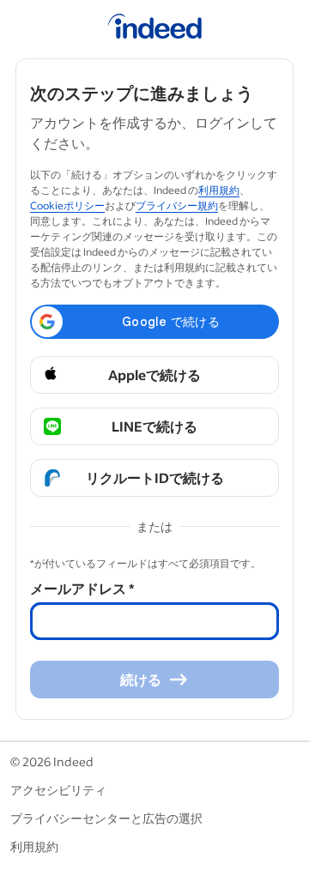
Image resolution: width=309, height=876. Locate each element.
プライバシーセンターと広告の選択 (106, 818)
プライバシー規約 (177, 205)
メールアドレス (82, 588)
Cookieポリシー (67, 205)
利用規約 (218, 190)
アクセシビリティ (58, 790)
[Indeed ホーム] (154, 29)
